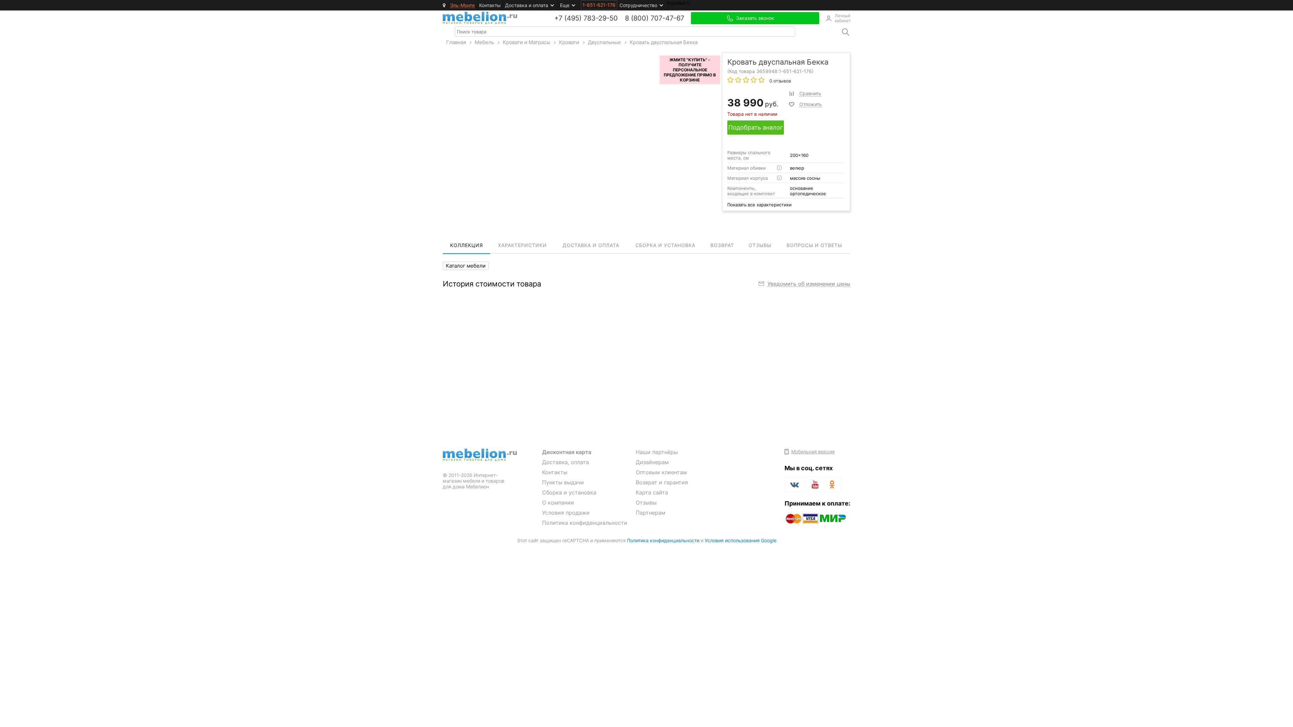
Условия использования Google (740, 540)
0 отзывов (779, 80)
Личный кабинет (842, 18)
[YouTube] (814, 486)
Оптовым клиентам (661, 472)
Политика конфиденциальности (584, 522)
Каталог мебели (466, 266)
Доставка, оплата (565, 462)
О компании (558, 502)
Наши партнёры (657, 452)
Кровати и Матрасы (526, 42)
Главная (456, 42)
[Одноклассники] (832, 484)
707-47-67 (667, 18)
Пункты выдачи (563, 482)
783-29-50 (601, 18)
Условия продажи (566, 512)
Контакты (490, 5)
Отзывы (646, 502)
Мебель (484, 42)
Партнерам (650, 512)
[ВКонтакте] (794, 484)
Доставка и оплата (526, 5)
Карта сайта (652, 492)
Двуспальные (604, 42)
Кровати (569, 42)
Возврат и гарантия (662, 482)
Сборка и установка (569, 492)
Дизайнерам (652, 462)
